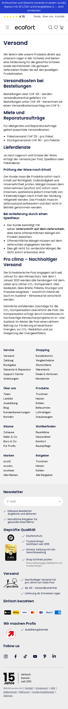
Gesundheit (43, 436)
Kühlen (40, 403)
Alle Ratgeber (44, 475)
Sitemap (8, 696)
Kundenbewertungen (16, 412)
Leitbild (8, 398)
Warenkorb (43, 369)
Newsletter (43, 378)
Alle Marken (10, 475)
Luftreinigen (43, 412)
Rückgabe (9, 365)
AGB (53, 688)
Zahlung (8, 360)
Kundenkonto (44, 355)
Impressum (42, 688)
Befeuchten (43, 407)
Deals (37, 17)
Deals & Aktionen (47, 374)
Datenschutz (10, 692)
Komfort (41, 441)
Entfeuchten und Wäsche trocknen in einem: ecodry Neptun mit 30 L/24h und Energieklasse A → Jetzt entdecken (34, 6)
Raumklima (42, 432)
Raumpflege (43, 446)
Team (6, 394)
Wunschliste (43, 365)
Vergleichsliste (45, 360)
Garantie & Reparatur (17, 369)
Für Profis (9, 446)
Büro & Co (10, 441)
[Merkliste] (56, 27)
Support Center (13, 374)
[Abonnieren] (59, 501)
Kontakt (60, 17)
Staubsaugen (44, 416)
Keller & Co (10, 436)
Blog (6, 407)
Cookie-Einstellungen (43, 692)
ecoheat (8, 470)
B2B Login (24, 692)
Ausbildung (10, 403)
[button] (7, 27)
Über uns (47, 17)
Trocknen (42, 394)
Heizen (40, 398)
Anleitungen (11, 378)
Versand (8, 355)
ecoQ (7, 461)
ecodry (8, 466)
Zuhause (8, 432)
